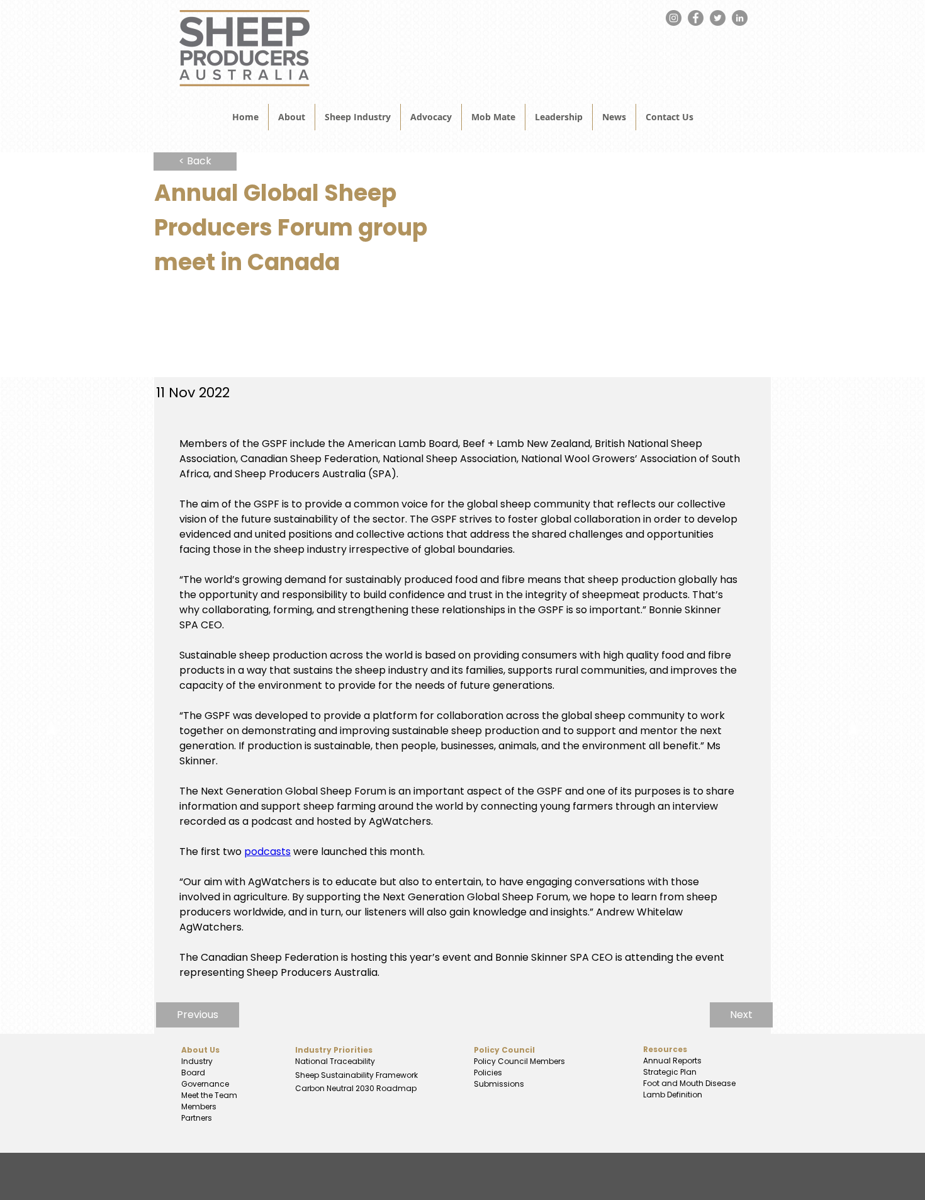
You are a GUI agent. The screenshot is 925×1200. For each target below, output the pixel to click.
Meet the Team (209, 1095)
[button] (614, 117)
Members (198, 1106)
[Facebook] (696, 18)
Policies (488, 1072)
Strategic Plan (669, 1072)
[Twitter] (718, 18)
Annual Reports (672, 1060)
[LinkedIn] (740, 18)
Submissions (499, 1083)
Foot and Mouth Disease (689, 1083)
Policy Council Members (519, 1061)
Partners (196, 1117)
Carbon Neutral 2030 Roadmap (355, 1088)
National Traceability (335, 1061)
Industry (197, 1061)
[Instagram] (673, 18)
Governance (205, 1083)
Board (193, 1072)
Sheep (308, 1075)
